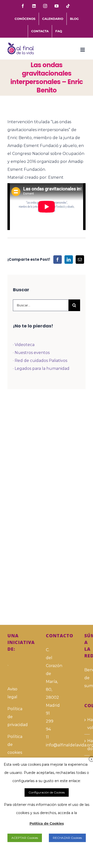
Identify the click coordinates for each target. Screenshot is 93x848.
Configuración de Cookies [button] (47, 792)
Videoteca (24, 344)
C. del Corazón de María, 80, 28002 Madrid (46, 677)
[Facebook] (57, 259)
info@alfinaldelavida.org (46, 745)
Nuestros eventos (32, 352)
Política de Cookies (47, 823)
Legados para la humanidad (42, 368)
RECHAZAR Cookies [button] (67, 838)
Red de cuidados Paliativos (41, 360)
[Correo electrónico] (79, 259)
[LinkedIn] (68, 259)
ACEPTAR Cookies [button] (24, 838)
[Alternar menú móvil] (83, 49)
